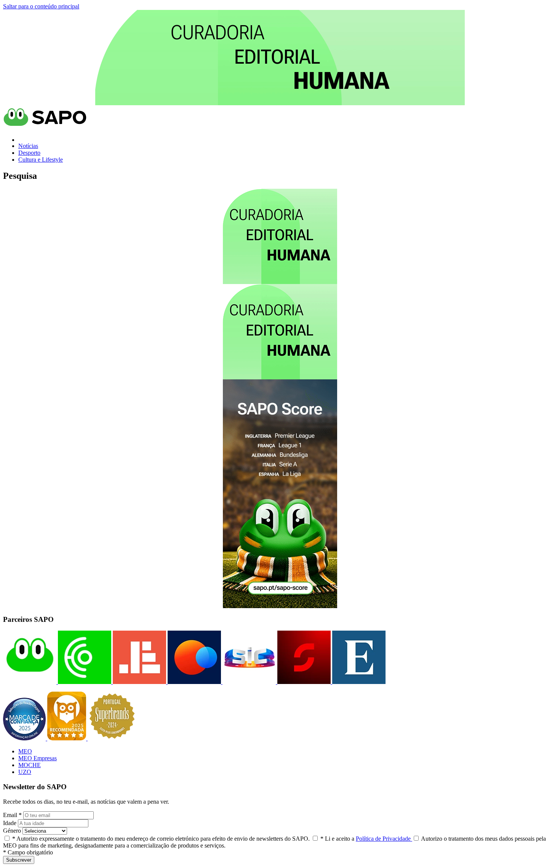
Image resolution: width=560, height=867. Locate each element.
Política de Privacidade (384, 838)
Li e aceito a (366, 838)
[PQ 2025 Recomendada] (67, 738)
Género (12, 830)
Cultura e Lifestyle (40, 159)
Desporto (29, 152)
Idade (9, 823)
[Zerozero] (193, 682)
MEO (25, 751)
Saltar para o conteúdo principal (41, 6)
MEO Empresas (37, 758)
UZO (24, 772)
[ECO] (83, 682)
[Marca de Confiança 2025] (25, 738)
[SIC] (248, 682)
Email (12, 815)
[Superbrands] (112, 738)
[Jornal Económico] (138, 682)
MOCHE (29, 765)
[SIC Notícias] (303, 682)
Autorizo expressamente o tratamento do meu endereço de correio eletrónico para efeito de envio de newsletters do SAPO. (161, 838)
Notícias (28, 146)
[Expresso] (358, 682)
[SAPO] (29, 682)
